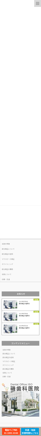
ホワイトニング (7, 264)
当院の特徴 (6, 244)
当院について (6, 274)
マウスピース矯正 (8, 259)
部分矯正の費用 (7, 269)
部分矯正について (8, 249)
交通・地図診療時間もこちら (30, 431)
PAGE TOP (38, 421)
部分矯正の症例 (7, 254)
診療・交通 (6, 279)
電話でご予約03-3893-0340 (11, 431)
